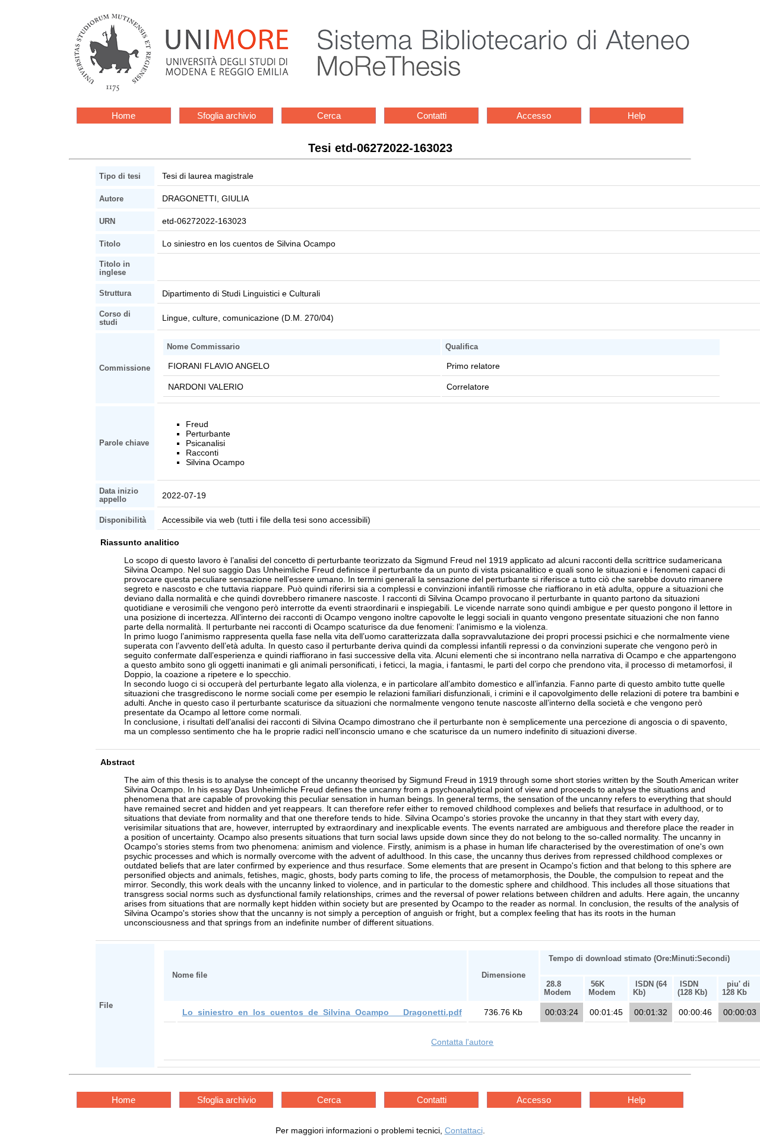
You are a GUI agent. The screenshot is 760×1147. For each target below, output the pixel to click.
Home (123, 115)
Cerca (329, 115)
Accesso (534, 115)
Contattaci (464, 1130)
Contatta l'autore (462, 1042)
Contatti (431, 115)
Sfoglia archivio (226, 115)
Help (636, 115)
